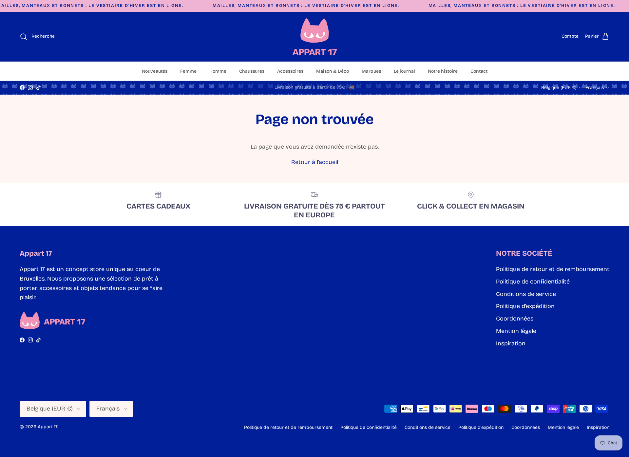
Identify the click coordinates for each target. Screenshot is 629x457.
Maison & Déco (332, 71)
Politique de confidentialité (533, 281)
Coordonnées (514, 318)
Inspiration (510, 343)
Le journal (404, 71)
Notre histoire (443, 71)
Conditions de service (526, 294)
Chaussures (251, 71)
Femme (188, 71)
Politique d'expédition (525, 306)
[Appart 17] (315, 36)
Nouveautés (154, 71)
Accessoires (290, 71)
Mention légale (516, 331)
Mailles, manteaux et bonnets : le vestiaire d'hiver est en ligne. (306, 5)
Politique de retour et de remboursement (552, 269)
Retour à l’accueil (314, 162)
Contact (478, 71)
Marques (371, 71)
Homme (217, 71)
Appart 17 (47, 427)
